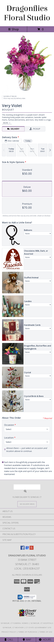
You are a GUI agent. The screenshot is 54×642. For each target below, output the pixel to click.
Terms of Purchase (27, 632)
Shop (15, 29)
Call (9, 639)
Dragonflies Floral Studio (27, 13)
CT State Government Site (38, 627)
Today (27, 141)
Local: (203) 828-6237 (27, 568)
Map (28, 639)
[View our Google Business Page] (27, 548)
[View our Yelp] (32, 548)
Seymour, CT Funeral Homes (15, 623)
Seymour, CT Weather (13, 627)
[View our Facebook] (22, 548)
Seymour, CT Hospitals (42, 623)
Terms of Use (45, 632)
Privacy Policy (9, 632)
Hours (46, 639)
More (5, 123)
